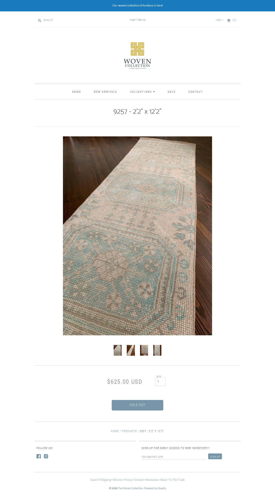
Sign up (141, 20)
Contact (195, 91)
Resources (152, 480)
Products (129, 431)
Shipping (106, 480)
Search (94, 480)
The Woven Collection (130, 488)
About (163, 480)
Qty (159, 376)
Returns (117, 480)
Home (76, 91)
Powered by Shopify (155, 488)
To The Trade (177, 480)
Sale (172, 91)
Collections (141, 91)
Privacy (128, 480)
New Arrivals (105, 91)
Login (132, 20)
